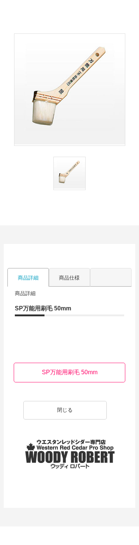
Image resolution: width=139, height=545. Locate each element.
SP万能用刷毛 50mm (69, 372)
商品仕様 (69, 278)
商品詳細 (28, 278)
